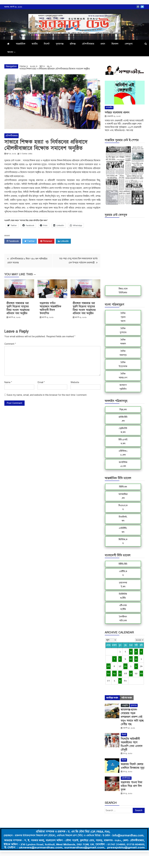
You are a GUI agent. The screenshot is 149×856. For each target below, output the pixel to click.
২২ (120, 673)
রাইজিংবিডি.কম (123, 418)
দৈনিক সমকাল (123, 341)
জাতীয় (35, 43)
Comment (10, 343)
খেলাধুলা (129, 43)
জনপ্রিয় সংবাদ (112, 697)
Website (75, 382)
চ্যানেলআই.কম (123, 584)
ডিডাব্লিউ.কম (123, 518)
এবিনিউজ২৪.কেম (123, 452)
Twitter (142, 6)
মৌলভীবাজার (88, 43)
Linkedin (64, 241)
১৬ (125, 666)
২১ (114, 673)
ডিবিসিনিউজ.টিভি (123, 595)
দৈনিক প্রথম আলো (123, 317)
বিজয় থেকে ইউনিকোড (123, 290)
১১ (136, 658)
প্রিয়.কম (123, 409)
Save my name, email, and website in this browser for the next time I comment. (47, 395)
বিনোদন (115, 43)
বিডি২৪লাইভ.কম (122, 441)
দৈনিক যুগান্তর (123, 330)
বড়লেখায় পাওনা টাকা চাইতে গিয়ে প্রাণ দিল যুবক (131, 786)
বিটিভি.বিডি (123, 563)
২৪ (131, 673)
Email (41, 382)
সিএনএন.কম (122, 507)
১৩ (108, 666)
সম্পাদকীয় (109, 108)
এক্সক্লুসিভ (125, 705)
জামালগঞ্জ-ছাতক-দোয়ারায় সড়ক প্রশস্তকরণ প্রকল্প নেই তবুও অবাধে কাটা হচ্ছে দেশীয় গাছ (132, 717)
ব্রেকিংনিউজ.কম (123, 430)
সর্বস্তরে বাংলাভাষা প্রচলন (117, 112)
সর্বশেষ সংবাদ (126, 697)
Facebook (137, 6)
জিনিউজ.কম (123, 541)
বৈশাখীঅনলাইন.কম (123, 618)
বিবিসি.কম (123, 486)
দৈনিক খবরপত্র (122, 353)
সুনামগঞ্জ (59, 43)
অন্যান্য (10, 52)
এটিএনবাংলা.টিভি (123, 607)
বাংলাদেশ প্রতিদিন (123, 386)
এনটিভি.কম (123, 573)
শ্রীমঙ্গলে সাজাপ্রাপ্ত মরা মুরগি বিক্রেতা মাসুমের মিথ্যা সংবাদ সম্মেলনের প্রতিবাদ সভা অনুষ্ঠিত (18, 308)
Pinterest (47, 241)
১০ (131, 658)
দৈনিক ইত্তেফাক (123, 364)
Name (8, 382)
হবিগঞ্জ (73, 43)
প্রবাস (103, 43)
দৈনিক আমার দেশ (123, 375)
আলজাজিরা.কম (122, 496)
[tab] (112, 697)
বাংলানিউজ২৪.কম (123, 464)
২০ (108, 673)
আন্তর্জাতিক (20, 43)
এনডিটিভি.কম (123, 530)
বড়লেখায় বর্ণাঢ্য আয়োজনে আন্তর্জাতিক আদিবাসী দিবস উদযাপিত (50, 308)
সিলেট (46, 43)
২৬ (141, 673)
